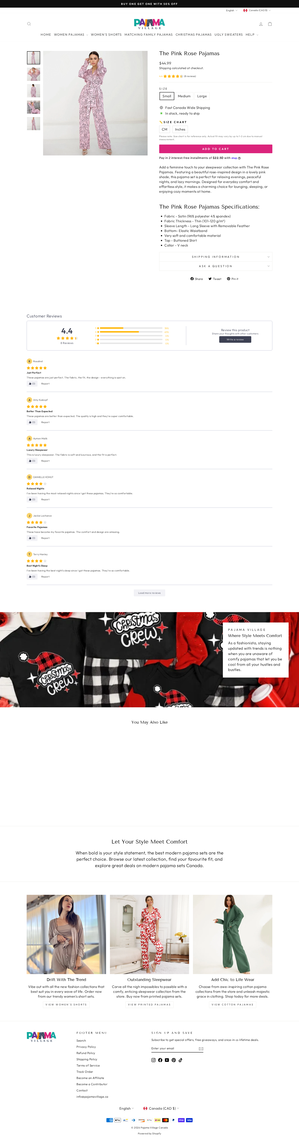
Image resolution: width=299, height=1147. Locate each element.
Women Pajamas (69, 35)
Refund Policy (85, 1053)
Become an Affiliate (90, 1078)
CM (164, 129)
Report (45, 383)
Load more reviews (149, 592)
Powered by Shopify (149, 1133)
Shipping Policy (86, 1059)
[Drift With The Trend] (66, 934)
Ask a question (216, 266)
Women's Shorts (106, 35)
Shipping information (216, 256)
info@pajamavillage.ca (92, 1096)
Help (251, 35)
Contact (82, 1090)
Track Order (84, 1071)
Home (46, 35)
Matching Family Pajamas (149, 35)
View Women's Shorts (66, 1004)
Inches (180, 129)
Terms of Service (88, 1065)
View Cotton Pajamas (233, 1004)
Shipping (165, 68)
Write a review (235, 339)
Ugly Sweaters (229, 35)
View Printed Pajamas (149, 1004)
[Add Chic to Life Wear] (232, 934)
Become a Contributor (91, 1084)
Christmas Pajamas (194, 35)
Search (81, 1040)
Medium (184, 96)
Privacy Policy (86, 1047)
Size (163, 88)
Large (202, 96)
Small (166, 96)
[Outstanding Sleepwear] (149, 934)
